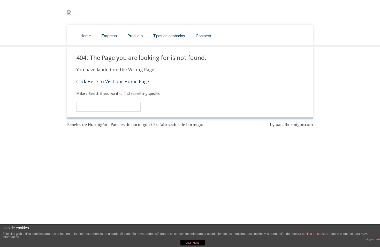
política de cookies (315, 234)
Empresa (109, 36)
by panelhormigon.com (291, 124)
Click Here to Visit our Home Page (112, 81)
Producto (135, 36)
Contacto (203, 36)
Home (85, 36)
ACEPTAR (192, 242)
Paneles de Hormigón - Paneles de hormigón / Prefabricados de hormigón (135, 124)
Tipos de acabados (169, 36)
